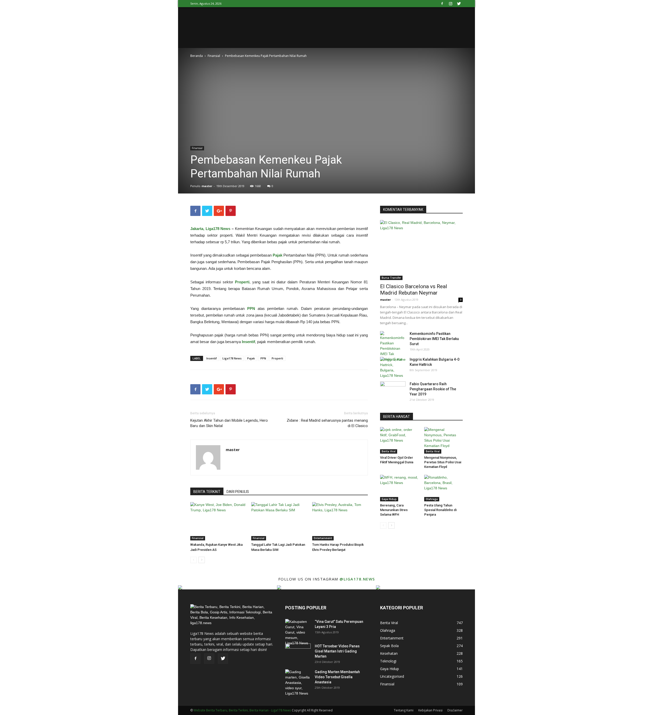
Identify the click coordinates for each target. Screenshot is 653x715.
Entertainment (323, 538)
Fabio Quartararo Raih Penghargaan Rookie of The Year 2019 (433, 389)
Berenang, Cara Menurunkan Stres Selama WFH (394, 509)
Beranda (196, 56)
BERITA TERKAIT (206, 492)
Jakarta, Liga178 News (210, 228)
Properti (277, 358)
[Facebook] (442, 3)
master (207, 186)
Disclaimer (455, 710)
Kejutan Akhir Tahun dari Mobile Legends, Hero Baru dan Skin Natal (229, 423)
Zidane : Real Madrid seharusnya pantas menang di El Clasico (327, 423)
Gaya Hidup (389, 499)
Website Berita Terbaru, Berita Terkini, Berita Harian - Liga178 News (242, 710)
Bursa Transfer (391, 278)
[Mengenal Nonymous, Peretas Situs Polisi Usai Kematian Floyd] (443, 440)
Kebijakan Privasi (430, 710)
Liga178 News (232, 358)
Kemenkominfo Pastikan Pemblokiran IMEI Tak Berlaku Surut (434, 339)
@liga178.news (357, 578)
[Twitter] (459, 3)
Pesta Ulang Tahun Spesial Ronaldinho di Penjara (440, 509)
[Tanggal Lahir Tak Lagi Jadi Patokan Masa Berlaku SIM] (279, 521)
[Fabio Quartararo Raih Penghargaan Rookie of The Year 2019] (393, 390)
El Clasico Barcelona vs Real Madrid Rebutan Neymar (413, 289)
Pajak (251, 358)
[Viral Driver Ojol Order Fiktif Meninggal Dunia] (399, 440)
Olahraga (432, 499)
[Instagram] (450, 3)
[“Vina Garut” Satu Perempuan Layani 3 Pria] (298, 632)
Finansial (214, 56)
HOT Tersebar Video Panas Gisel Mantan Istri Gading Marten (337, 651)
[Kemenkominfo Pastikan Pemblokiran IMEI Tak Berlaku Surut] (393, 346)
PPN (263, 358)
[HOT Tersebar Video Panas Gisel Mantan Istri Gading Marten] (298, 652)
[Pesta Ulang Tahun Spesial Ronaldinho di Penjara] (443, 488)
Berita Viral (389, 451)
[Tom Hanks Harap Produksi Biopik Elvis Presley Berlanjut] (340, 521)
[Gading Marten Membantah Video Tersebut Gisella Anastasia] (298, 682)
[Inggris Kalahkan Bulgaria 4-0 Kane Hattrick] (393, 367)
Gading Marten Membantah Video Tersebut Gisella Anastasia (337, 677)
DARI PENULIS (238, 492)
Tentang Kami (403, 710)
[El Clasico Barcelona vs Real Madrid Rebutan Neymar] (421, 250)
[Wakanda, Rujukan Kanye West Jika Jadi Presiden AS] (218, 521)
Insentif (211, 358)
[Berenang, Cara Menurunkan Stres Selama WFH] (399, 488)
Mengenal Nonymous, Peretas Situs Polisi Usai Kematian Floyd (442, 462)
